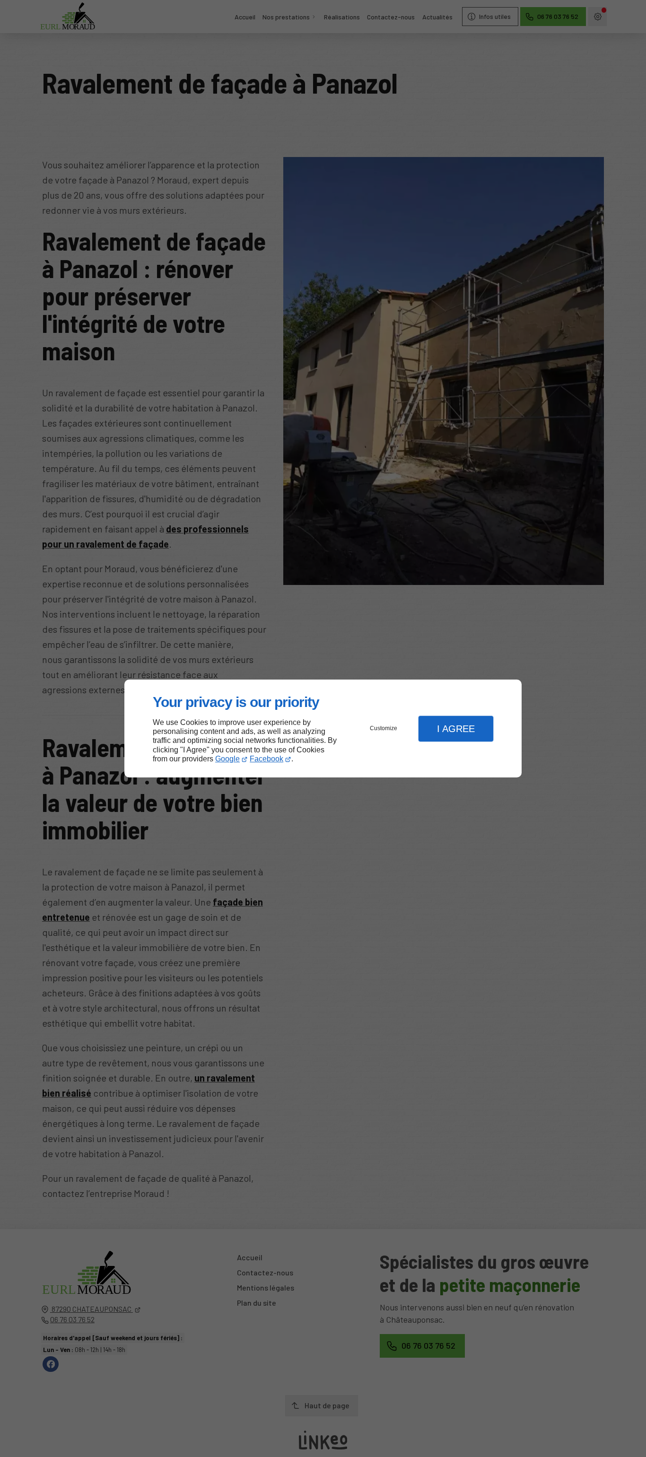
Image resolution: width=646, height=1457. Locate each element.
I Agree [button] (456, 729)
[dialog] (323, 728)
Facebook (266, 759)
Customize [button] (383, 728)
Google (227, 759)
